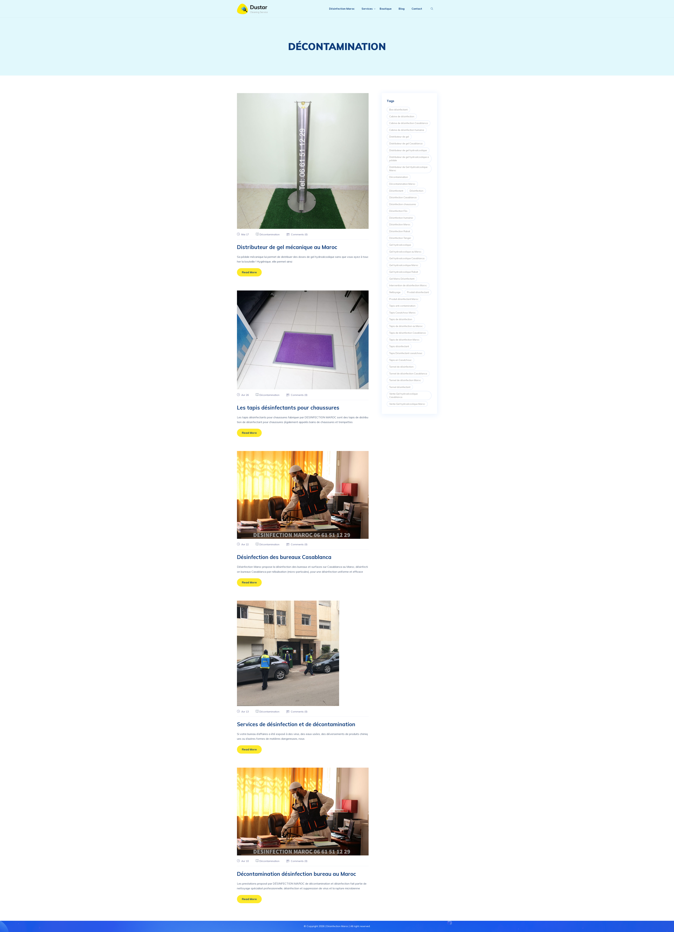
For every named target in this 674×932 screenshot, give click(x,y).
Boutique (386, 8)
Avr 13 (245, 711)
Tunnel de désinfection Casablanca (408, 373)
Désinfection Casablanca (403, 197)
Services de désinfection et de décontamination (296, 724)
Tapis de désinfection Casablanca (407, 332)
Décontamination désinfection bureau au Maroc (296, 874)
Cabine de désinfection (401, 116)
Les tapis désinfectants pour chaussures (288, 407)
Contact (417, 8)
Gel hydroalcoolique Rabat (403, 271)
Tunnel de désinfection (401, 366)
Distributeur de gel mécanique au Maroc (287, 247)
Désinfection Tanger (400, 238)
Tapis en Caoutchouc (400, 360)
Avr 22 (245, 544)
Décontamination (270, 234)
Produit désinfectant (418, 292)
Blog (402, 8)
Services (367, 8)
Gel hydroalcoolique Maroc (403, 265)
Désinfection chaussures (402, 204)
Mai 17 (245, 234)
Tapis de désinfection (400, 319)
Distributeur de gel (399, 136)
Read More (249, 272)
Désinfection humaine (401, 217)
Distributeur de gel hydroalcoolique (408, 150)
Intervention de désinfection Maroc (408, 285)
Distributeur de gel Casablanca (405, 143)
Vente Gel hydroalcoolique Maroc (407, 404)
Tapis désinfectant (399, 346)
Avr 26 (245, 395)
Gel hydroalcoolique (400, 244)
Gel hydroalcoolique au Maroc (405, 251)
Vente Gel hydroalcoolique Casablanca (403, 395)
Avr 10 (245, 861)
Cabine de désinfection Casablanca (408, 123)
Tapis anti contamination (402, 305)
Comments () (299, 234)
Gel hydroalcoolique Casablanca (406, 258)
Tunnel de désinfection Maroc (405, 380)
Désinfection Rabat (399, 231)
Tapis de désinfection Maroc (404, 339)
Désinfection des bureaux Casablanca (284, 557)
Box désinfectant (398, 109)
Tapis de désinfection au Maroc (406, 326)
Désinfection (416, 190)
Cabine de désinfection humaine (406, 130)
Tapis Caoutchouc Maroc (402, 312)
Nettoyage (395, 292)
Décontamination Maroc (402, 183)
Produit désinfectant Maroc (403, 299)
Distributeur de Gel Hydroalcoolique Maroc (408, 169)
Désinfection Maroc (342, 8)
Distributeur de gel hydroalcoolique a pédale (409, 159)
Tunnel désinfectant (399, 387)
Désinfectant (396, 190)
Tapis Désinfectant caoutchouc (405, 353)
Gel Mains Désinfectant (401, 278)
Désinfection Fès (398, 211)
